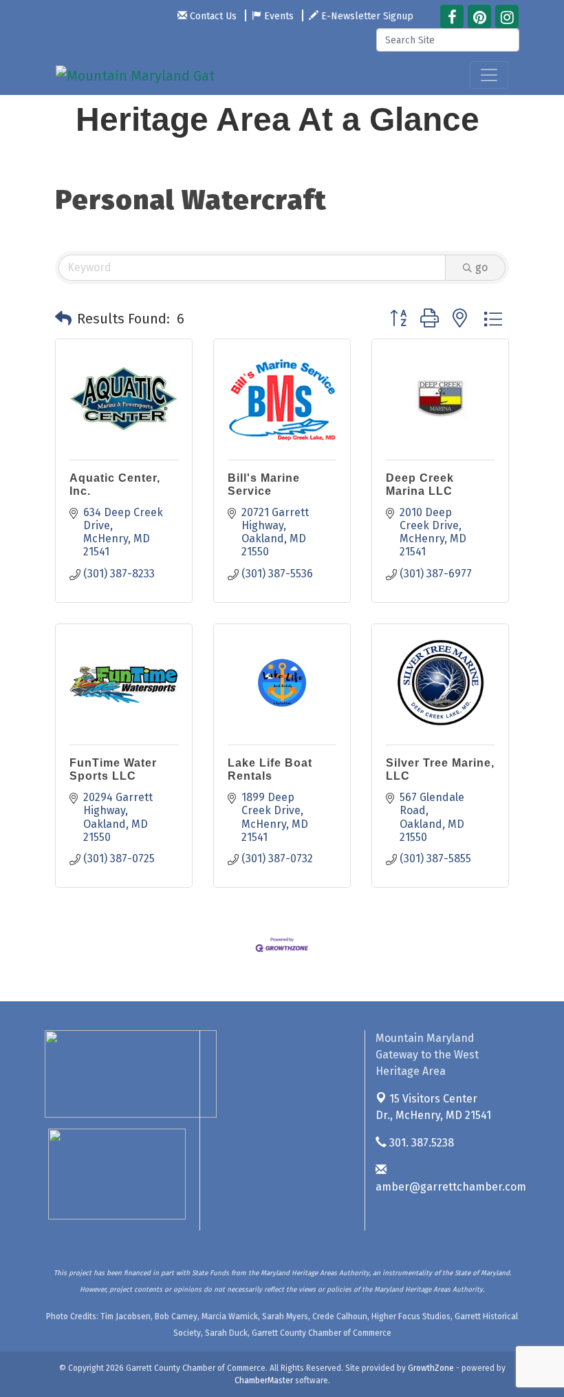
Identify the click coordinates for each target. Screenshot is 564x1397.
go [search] (481, 267)
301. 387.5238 (420, 1142)
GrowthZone (431, 1368)
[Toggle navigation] (489, 75)
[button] (63, 318)
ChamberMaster (264, 1380)
